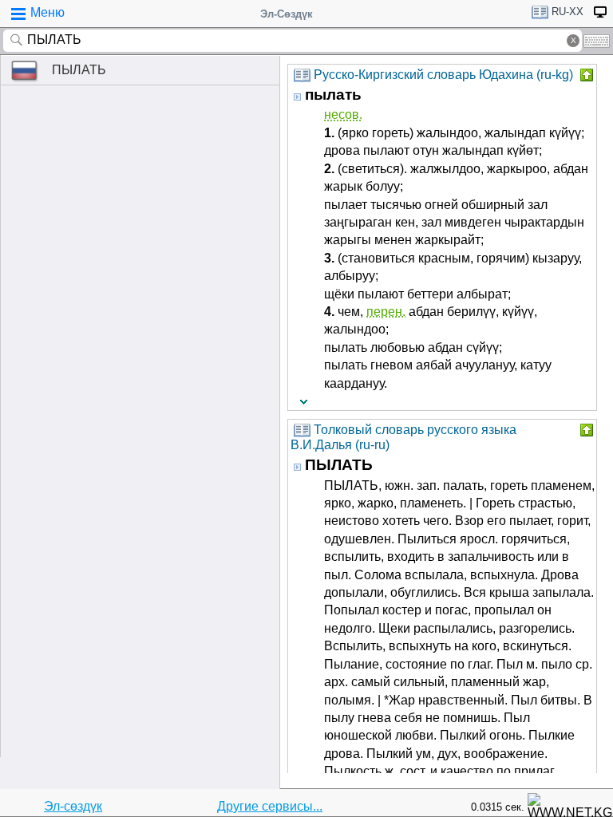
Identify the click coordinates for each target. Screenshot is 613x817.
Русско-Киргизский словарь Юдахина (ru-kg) (443, 74)
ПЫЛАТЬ (79, 70)
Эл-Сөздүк (286, 14)
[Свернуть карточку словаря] (585, 75)
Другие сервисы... (269, 806)
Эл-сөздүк (73, 806)
